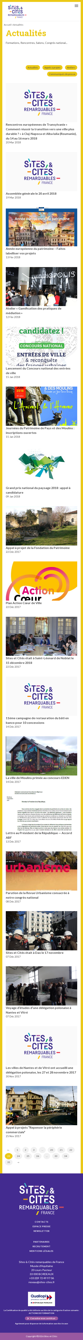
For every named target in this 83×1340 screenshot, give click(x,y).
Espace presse (42, 1226)
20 (51, 1149)
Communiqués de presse (62, 74)
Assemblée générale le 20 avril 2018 (31, 193)
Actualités (33, 67)
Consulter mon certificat (42, 1318)
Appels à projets (52, 67)
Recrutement (42, 1246)
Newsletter (42, 1231)
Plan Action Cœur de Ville (24, 603)
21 (61, 1149)
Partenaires (41, 1241)
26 (37, 1156)
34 (65, 1156)
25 (28, 1156)
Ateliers (71, 67)
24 (18, 1156)
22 (70, 1149)
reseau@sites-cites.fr (42, 1282)
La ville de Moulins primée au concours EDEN (37, 778)
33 (56, 1156)
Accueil (7, 24)
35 (8, 1162)
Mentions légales (41, 1251)
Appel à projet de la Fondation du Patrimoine (38, 548)
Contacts (41, 1221)
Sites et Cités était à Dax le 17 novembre (35, 952)
